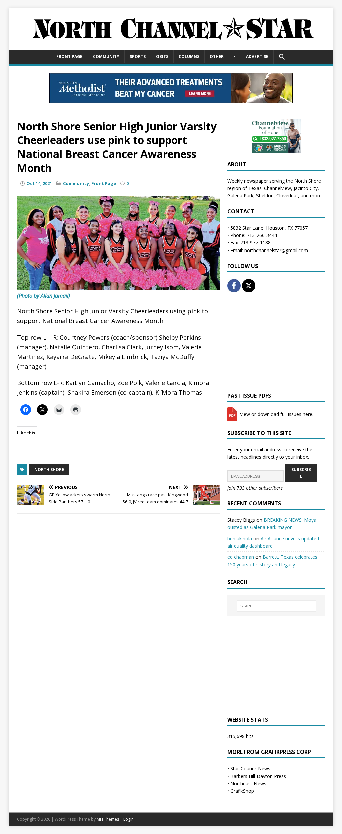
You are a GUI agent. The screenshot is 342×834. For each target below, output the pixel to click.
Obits (162, 56)
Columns (189, 56)
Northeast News (248, 783)
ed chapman (240, 557)
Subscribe (301, 473)
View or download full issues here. (276, 414)
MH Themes (108, 819)
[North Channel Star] (171, 46)
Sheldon (265, 195)
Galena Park (240, 195)
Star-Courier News (250, 768)
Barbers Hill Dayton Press (258, 776)
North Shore (49, 469)
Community (106, 56)
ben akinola (239, 538)
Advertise (257, 56)
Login (128, 819)
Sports (138, 56)
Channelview (277, 188)
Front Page (69, 56)
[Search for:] (276, 606)
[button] (281, 57)
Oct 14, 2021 (39, 183)
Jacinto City (306, 188)
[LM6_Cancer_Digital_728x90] (171, 99)
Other (217, 56)
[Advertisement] (276, 342)
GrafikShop (242, 791)
